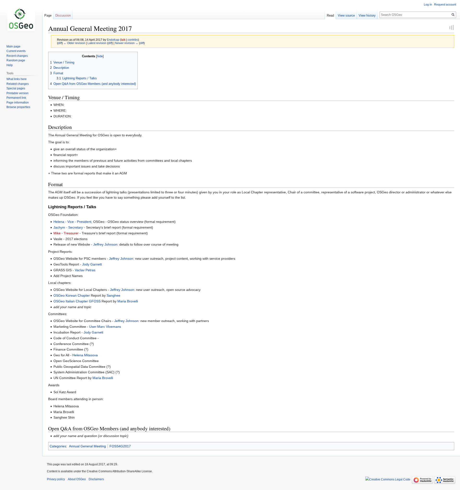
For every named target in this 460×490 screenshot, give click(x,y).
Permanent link (16, 97)
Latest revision (96, 43)
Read (330, 15)
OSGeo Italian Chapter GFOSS (77, 301)
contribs (133, 39)
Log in (428, 4)
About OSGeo (77, 479)
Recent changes (17, 56)
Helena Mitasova (85, 355)
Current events (16, 51)
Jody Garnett (92, 264)
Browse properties (18, 107)
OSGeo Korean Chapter (71, 295)
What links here (16, 79)
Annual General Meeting (87, 446)
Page (48, 15)
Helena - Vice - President (72, 222)
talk (123, 39)
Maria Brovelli (127, 301)
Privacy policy (56, 479)
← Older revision (74, 43)
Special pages (15, 88)
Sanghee (113, 295)
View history (367, 15)
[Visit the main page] (21, 19)
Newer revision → (126, 43)
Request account (445, 4)
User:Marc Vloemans (105, 327)
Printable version (17, 93)
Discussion (63, 15)
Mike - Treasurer (66, 233)
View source (346, 15)
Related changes (17, 84)
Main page (13, 46)
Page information (17, 102)
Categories (58, 446)
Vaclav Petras (85, 270)
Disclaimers (96, 479)
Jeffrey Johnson (105, 244)
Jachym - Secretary (68, 227)
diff (60, 43)
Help (9, 65)
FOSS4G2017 (120, 446)
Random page (15, 60)
